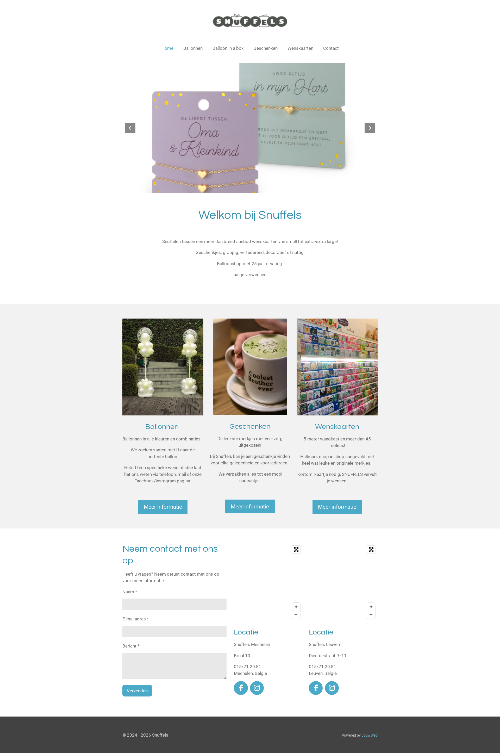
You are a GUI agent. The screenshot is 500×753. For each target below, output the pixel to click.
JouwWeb (369, 735)
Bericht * (130, 646)
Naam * (129, 591)
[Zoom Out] (296, 615)
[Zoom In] (296, 607)
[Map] (268, 582)
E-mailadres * (135, 618)
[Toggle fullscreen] (296, 549)
